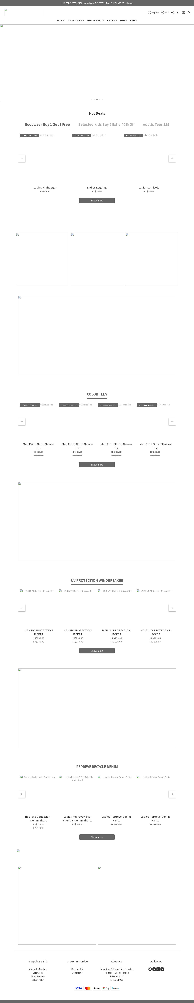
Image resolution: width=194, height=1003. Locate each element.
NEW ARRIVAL (94, 20)
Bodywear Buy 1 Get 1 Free (47, 124)
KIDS (132, 20)
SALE (59, 20)
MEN (122, 20)
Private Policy (116, 976)
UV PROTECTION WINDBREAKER (97, 580)
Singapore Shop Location (117, 972)
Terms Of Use (116, 979)
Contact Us (77, 972)
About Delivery (38, 976)
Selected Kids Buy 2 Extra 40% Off (106, 124)
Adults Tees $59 (156, 124)
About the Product (38, 969)
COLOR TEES (97, 394)
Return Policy (38, 979)
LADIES (111, 20)
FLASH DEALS (74, 20)
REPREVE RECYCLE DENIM (97, 766)
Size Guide (38, 972)
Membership (77, 969)
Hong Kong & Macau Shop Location (117, 969)
